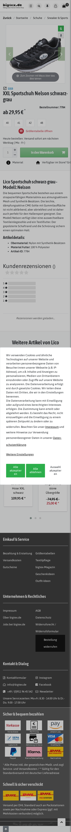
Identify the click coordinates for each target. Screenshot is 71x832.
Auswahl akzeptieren (55, 470)
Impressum (52, 426)
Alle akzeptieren (15, 470)
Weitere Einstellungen (20, 454)
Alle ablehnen (35, 470)
